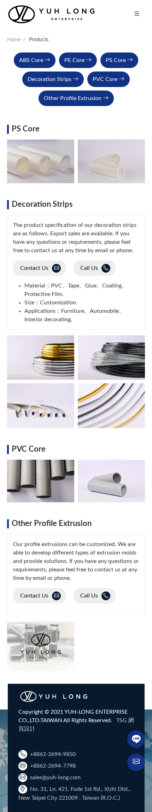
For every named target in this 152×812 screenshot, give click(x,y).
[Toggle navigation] (137, 14)
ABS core (31, 60)
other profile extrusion (72, 98)
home (14, 39)
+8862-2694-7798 (53, 766)
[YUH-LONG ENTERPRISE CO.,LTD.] (51, 14)
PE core (74, 60)
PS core (116, 60)
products (38, 39)
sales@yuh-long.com (55, 777)
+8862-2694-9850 (53, 754)
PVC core (105, 79)
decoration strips (49, 79)
